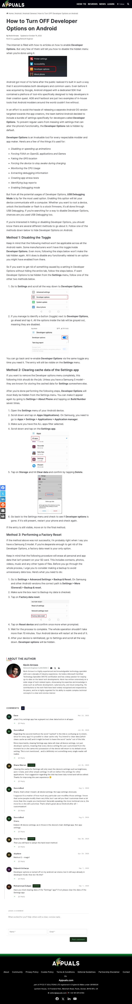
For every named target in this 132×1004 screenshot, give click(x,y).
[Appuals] (13, 4)
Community (17, 972)
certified (17, 39)
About (6, 972)
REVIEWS (92, 4)
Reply (23, 723)
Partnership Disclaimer (109, 972)
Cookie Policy (47, 972)
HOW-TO (81, 4)
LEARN (110, 4)
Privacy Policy (32, 972)
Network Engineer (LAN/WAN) (35, 668)
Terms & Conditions (66, 972)
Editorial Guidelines (87, 972)
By (7, 36)
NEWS (102, 4)
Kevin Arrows (12, 36)
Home (11, 13)
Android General (29, 13)
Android (18, 13)
